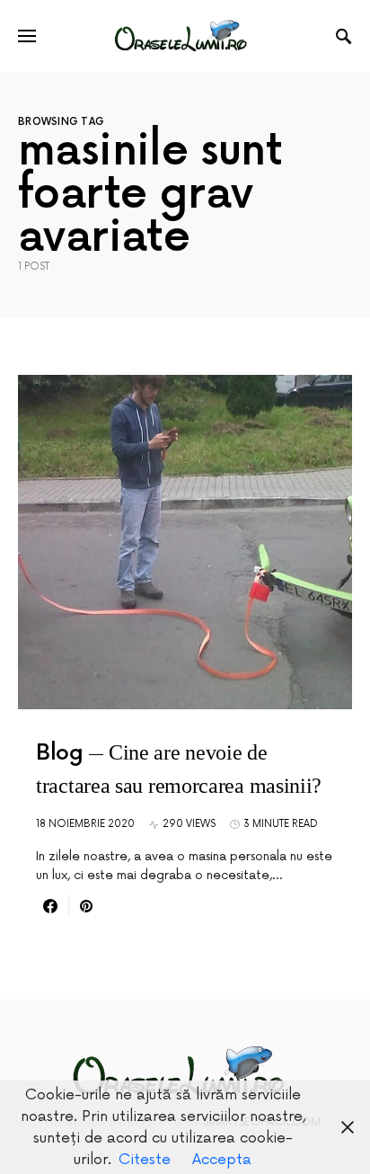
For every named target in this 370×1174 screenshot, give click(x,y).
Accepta (221, 1160)
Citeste (145, 1160)
